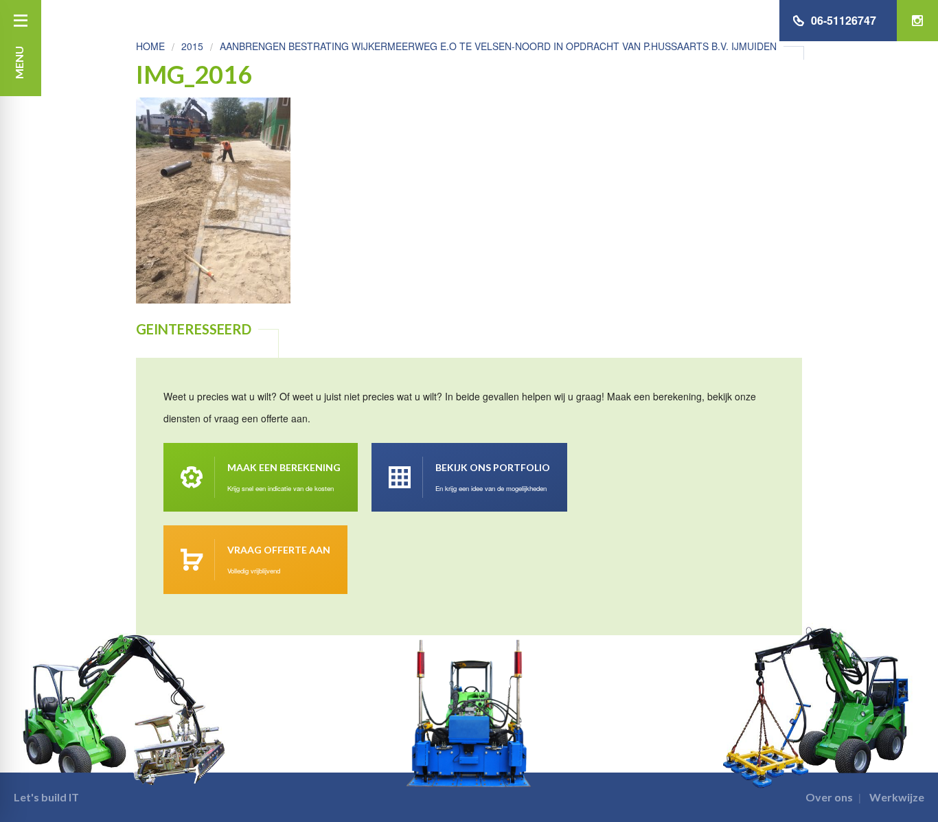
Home (150, 46)
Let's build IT (46, 796)
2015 (192, 46)
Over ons (829, 796)
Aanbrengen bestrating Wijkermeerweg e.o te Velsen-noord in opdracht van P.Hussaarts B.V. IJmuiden (498, 46)
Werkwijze (896, 796)
